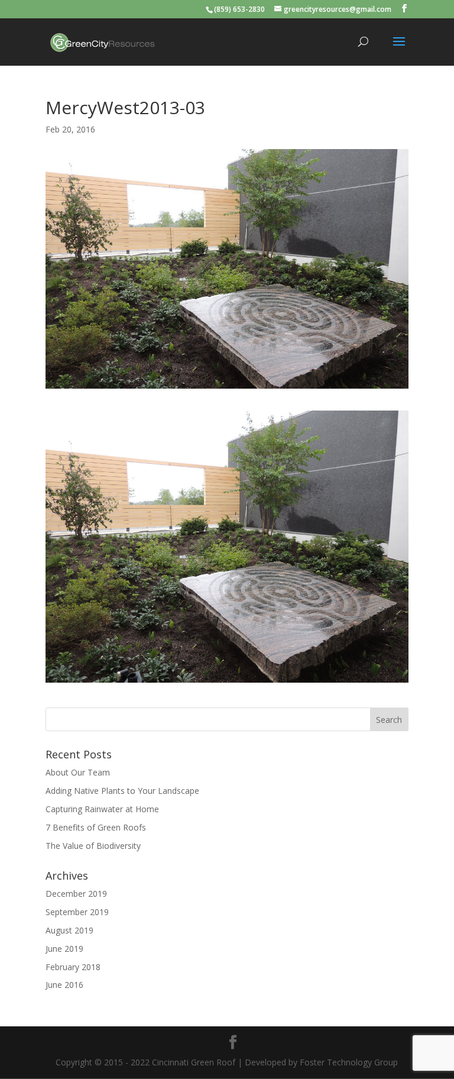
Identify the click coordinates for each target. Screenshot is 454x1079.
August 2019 (69, 930)
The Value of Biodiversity (93, 845)
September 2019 (77, 912)
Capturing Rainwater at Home (102, 809)
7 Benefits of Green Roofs (96, 827)
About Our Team (78, 772)
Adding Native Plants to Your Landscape (122, 790)
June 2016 (64, 984)
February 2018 (73, 967)
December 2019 (76, 893)
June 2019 (64, 948)
